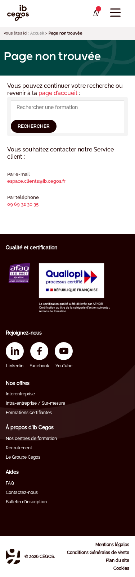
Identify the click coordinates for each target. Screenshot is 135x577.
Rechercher (34, 126)
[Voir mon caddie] (95, 13)
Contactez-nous (22, 492)
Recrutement (19, 447)
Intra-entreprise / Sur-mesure (35, 403)
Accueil (37, 33)
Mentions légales (112, 544)
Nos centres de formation (31, 438)
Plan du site (117, 560)
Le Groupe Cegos (23, 457)
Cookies (121, 568)
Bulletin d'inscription (26, 501)
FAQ (10, 483)
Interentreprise (20, 393)
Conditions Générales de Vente (98, 552)
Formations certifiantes (29, 412)
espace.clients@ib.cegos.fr (36, 181)
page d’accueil (59, 93)
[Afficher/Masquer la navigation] (115, 12)
